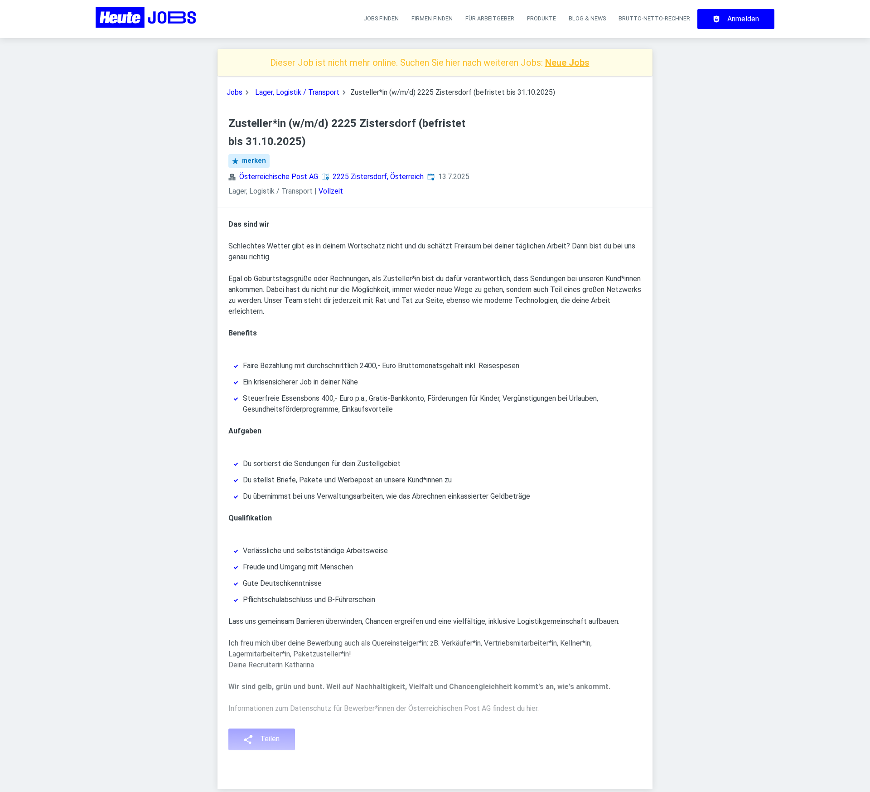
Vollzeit (331, 191)
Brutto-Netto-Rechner (654, 18)
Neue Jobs (567, 62)
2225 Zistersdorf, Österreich (378, 176)
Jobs (234, 92)
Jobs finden (381, 18)
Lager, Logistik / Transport (297, 92)
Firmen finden (432, 18)
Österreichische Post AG (278, 176)
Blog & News (587, 18)
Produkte (541, 18)
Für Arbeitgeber (489, 18)
